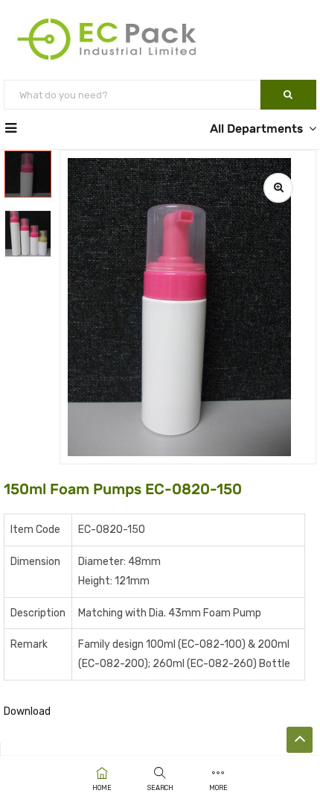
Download (27, 711)
